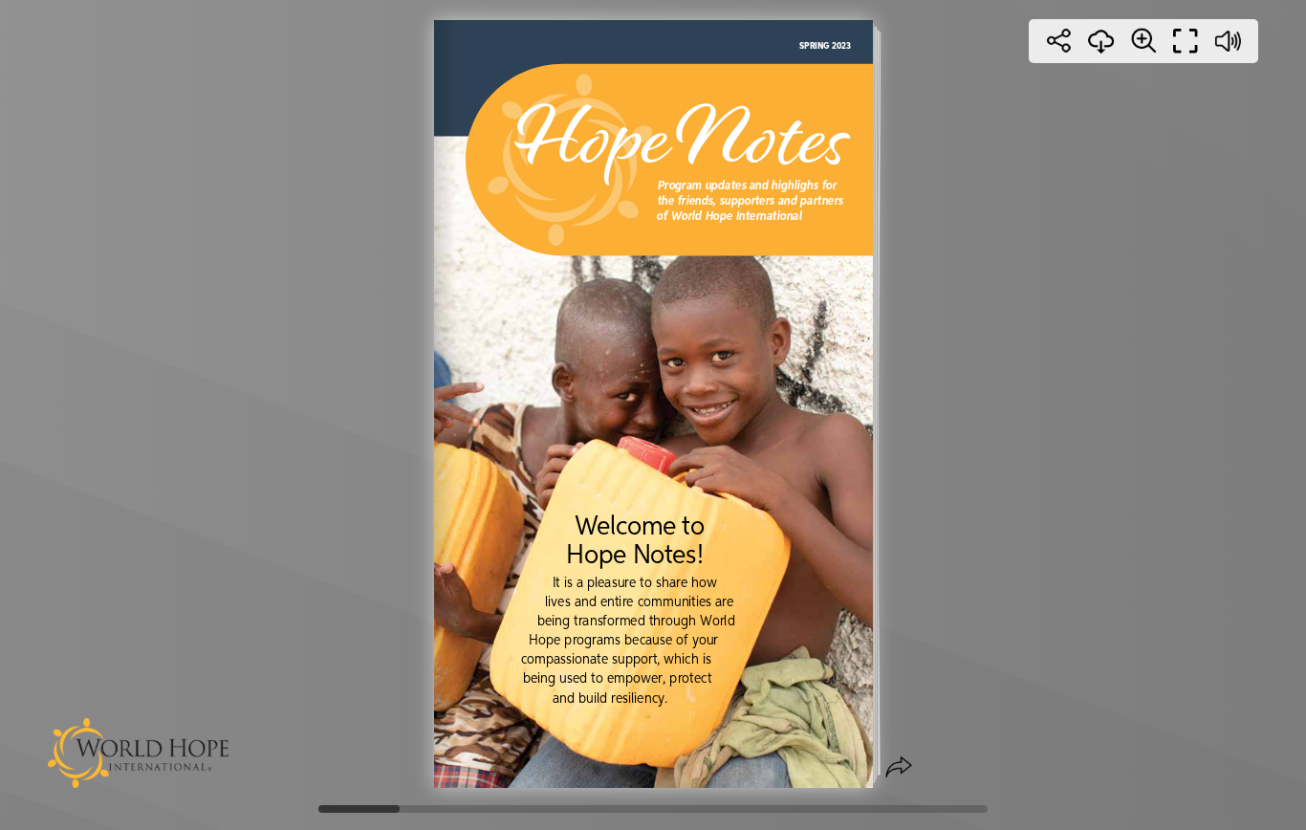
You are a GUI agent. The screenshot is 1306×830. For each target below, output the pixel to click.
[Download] (1101, 41)
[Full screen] (1185, 41)
